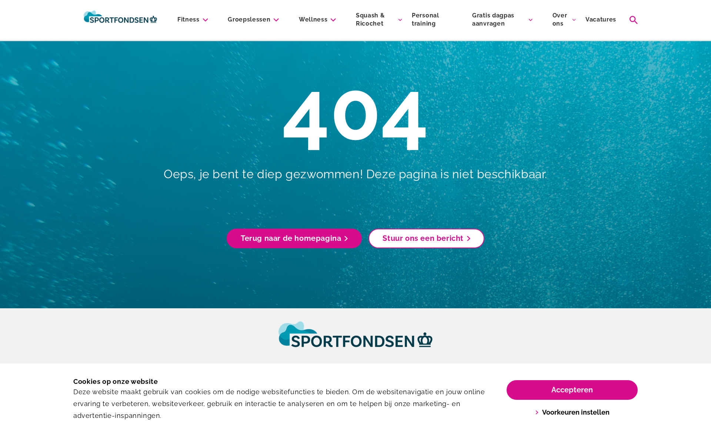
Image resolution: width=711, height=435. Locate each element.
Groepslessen (249, 19)
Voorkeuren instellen (576, 412)
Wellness (313, 19)
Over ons (560, 19)
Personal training (425, 19)
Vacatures (600, 19)
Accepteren (572, 389)
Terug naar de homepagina (291, 238)
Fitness (188, 19)
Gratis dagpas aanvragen (493, 19)
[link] (355, 341)
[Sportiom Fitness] (120, 20)
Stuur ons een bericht (423, 238)
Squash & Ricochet (370, 19)
